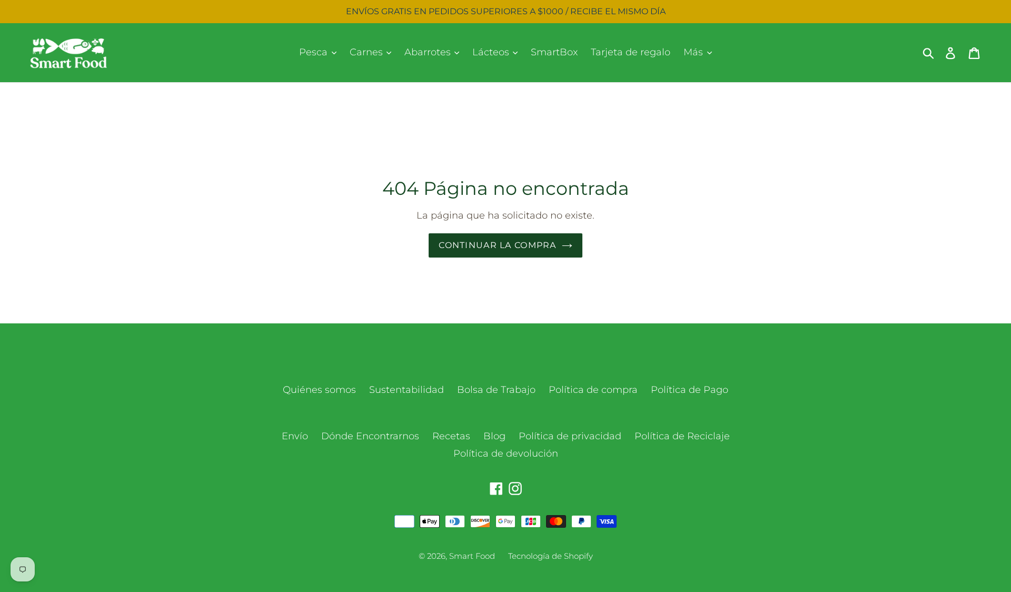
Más (694, 52)
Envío (295, 436)
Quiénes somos (319, 390)
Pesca (314, 52)
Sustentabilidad (406, 390)
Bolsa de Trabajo (496, 390)
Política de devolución (505, 453)
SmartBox (554, 52)
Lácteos (492, 52)
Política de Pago (689, 390)
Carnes (367, 52)
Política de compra (593, 390)
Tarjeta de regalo (630, 52)
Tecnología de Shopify (550, 556)
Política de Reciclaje (682, 436)
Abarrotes (428, 52)
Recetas (451, 436)
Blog (494, 436)
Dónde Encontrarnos (370, 436)
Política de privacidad (570, 436)
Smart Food (472, 556)
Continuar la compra (497, 245)
